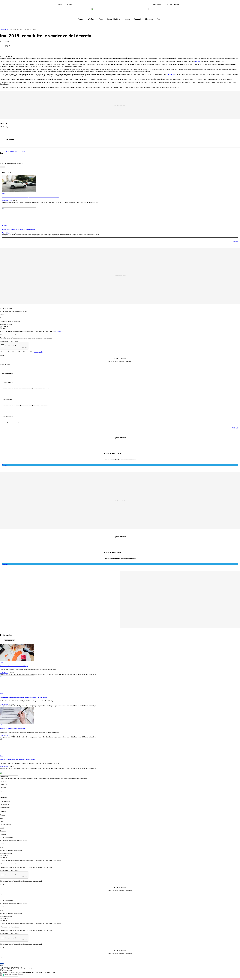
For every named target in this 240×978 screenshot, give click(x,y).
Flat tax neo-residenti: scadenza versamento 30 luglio (14, 666)
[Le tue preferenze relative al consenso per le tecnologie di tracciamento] (10, 974)
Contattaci (3, 787)
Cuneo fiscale (124, 24)
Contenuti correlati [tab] (9, 640)
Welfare (91, 19)
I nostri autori (4, 784)
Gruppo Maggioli (5, 801)
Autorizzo (5, 335)
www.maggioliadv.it (6, 970)
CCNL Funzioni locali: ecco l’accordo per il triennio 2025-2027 (19, 229)
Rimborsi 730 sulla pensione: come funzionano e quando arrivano (17, 759)
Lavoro (127, 19)
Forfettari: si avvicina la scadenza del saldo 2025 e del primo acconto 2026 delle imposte (23, 697)
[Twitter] (120, 443)
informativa (58, 331)
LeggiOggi (5, 326)
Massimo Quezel (7, 200)
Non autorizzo (15, 335)
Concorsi (4, 328)
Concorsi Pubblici (113, 19)
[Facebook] (114, 443)
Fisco (101, 19)
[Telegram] (126, 443)
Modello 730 (100, 24)
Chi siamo (3, 781)
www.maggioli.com (16, 967)
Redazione (7, 45)
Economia (137, 19)
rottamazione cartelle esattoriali (144, 24)
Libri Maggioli (4, 804)
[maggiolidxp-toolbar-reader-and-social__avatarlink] (3, 46)
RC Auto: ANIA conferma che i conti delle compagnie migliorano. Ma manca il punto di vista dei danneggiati (30, 197)
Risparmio (149, 19)
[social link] (3, 139)
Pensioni (81, 19)
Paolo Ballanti (6, 233)
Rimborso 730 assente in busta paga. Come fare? (13, 728)
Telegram (5, 465)
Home (2, 30)
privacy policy (38, 352)
